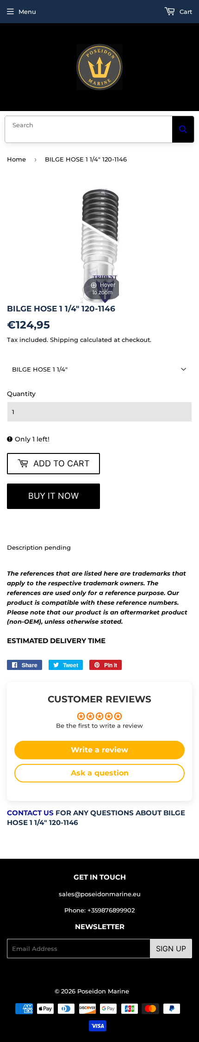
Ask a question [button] (100, 773)
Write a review (99, 749)
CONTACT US (30, 813)
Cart (185, 11)
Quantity (21, 394)
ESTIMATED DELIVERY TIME (56, 641)
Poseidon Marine (103, 991)
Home (16, 159)
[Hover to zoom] (99, 244)
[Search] (183, 129)
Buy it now (53, 496)
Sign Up (171, 948)
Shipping (64, 339)
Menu (27, 11)
